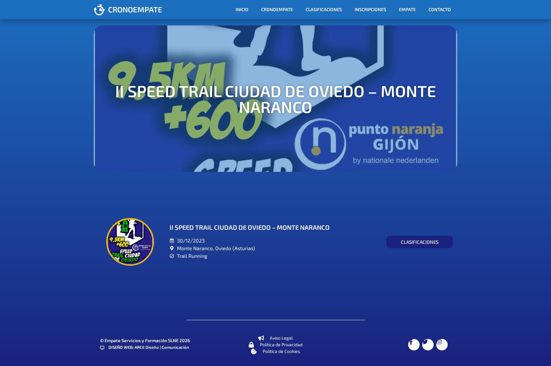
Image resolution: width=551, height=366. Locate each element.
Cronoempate (277, 9)
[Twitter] (428, 344)
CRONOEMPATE (135, 9)
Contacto (440, 9)
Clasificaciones (324, 9)
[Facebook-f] (414, 344)
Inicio (242, 9)
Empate (407, 9)
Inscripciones (370, 9)
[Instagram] (442, 344)
